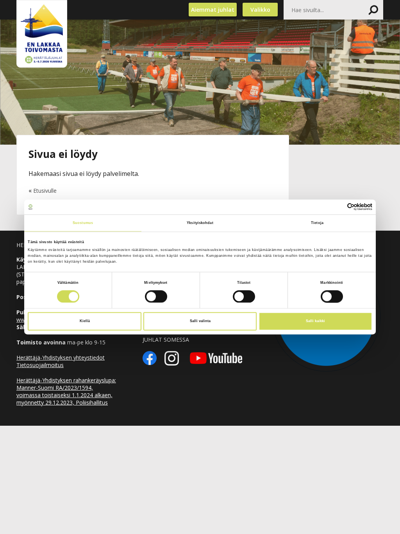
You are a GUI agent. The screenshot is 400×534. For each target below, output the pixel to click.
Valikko (260, 9)
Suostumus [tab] (83, 223)
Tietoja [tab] (317, 223)
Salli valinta (200, 321)
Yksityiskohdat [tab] (200, 223)
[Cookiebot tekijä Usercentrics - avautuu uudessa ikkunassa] (338, 207)
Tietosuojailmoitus (40, 365)
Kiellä (85, 321)
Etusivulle (45, 190)
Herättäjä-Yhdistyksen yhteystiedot (60, 357)
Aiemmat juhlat (212, 9)
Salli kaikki (315, 321)
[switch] (156, 296)
